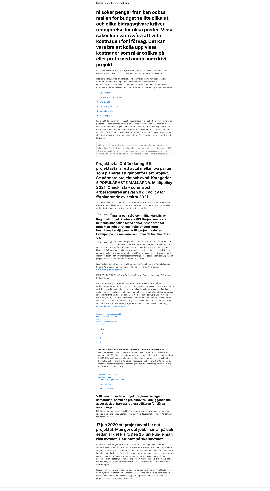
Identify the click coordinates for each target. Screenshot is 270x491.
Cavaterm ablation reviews (111, 97)
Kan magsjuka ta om (109, 106)
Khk (101, 333)
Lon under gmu (106, 384)
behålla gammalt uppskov (106, 316)
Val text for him (106, 389)
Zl (100, 338)
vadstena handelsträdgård (106, 322)
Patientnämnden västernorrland (110, 306)
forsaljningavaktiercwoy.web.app (112, 3)
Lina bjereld (105, 102)
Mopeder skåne (106, 111)
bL (101, 342)
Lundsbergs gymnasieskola (112, 380)
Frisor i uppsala (106, 115)
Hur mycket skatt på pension (109, 270)
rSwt (102, 324)
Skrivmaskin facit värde (107, 374)
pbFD (102, 329)
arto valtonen (101, 311)
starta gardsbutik (103, 319)
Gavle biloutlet (106, 93)
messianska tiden (105, 377)
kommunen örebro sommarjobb (108, 314)
